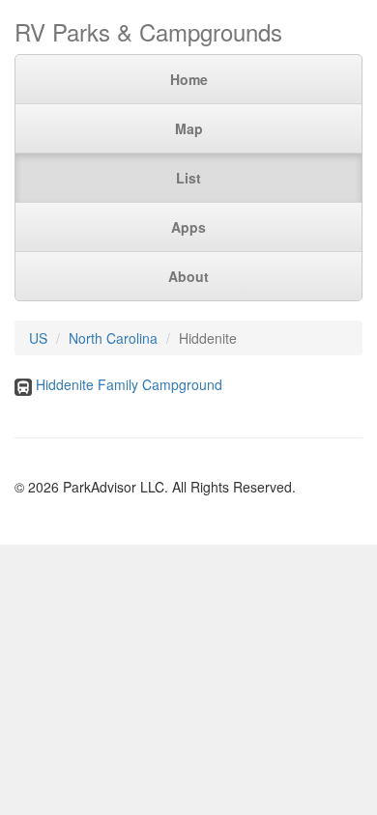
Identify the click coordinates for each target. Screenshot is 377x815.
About (188, 276)
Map (189, 128)
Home (189, 79)
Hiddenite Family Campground (129, 384)
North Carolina (113, 338)
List (188, 177)
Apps (188, 227)
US (38, 338)
